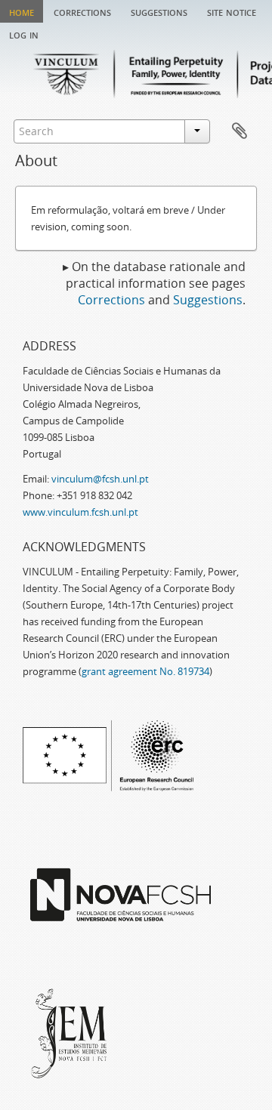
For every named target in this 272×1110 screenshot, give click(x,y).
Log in (24, 34)
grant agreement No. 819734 (145, 671)
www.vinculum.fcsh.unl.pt (80, 512)
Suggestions (159, 11)
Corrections (82, 11)
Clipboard (239, 131)
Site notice (231, 11)
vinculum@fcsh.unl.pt (100, 479)
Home (21, 11)
